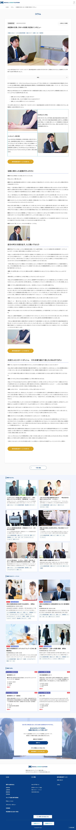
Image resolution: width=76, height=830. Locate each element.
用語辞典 (8, 794)
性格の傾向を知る (35, 792)
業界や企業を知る (10, 784)
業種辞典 (8, 787)
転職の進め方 (60, 780)
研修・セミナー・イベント (36, 789)
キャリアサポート (35, 784)
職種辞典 (8, 792)
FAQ (9, 801)
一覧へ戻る (38, 467)
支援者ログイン (48, 823)
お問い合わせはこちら (44, 816)
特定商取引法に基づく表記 (12, 811)
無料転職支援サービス (62, 777)
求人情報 (33, 777)
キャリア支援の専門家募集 (12, 797)
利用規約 (8, 808)
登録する (38, 742)
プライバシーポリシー (11, 804)
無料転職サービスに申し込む (38, 751)
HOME (7, 7)
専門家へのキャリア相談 (36, 787)
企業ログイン (37, 823)
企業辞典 (8, 789)
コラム (12, 7)
